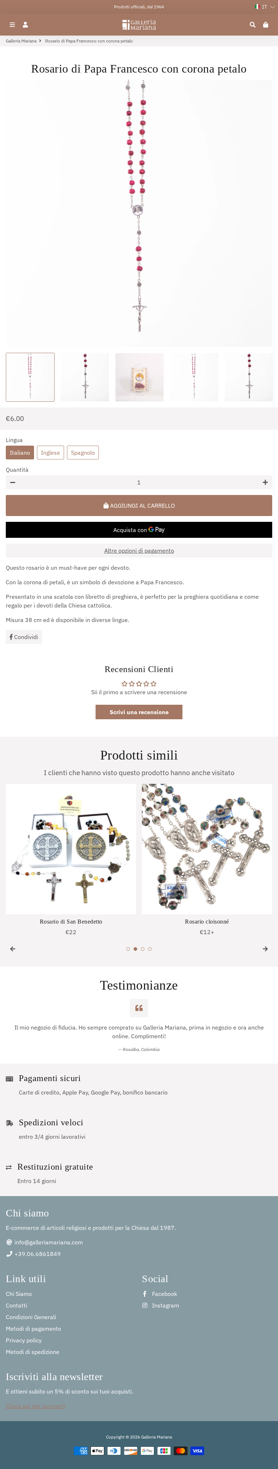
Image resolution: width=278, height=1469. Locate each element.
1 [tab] (128, 949)
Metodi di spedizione (32, 1351)
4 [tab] (150, 949)
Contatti (16, 1305)
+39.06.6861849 (37, 1253)
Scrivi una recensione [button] (139, 712)
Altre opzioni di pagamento (139, 550)
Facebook (164, 1293)
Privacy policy (24, 1340)
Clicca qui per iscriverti (35, 1405)
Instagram (165, 1305)
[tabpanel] (71, 860)
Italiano (20, 452)
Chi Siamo (19, 1293)
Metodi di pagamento (33, 1328)
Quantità (17, 469)
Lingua (14, 439)
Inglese (50, 452)
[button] (265, 7)
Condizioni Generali (31, 1317)
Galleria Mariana (21, 41)
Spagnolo (83, 452)
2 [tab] (135, 949)
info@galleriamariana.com (48, 1242)
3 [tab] (142, 949)
